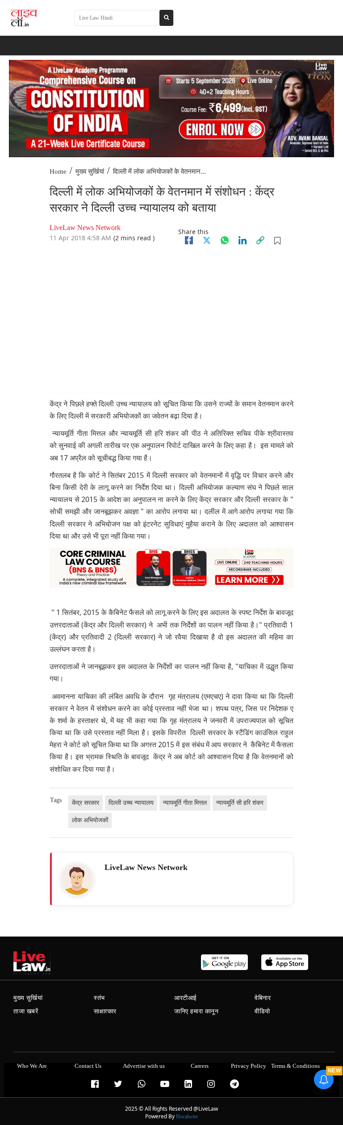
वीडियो (262, 1011)
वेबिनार (263, 998)
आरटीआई (185, 998)
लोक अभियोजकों (90, 820)
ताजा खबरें (25, 1011)
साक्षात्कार (105, 1011)
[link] (260, 240)
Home (58, 171)
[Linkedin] (242, 240)
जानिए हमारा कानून (196, 1011)
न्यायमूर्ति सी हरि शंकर (240, 802)
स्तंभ (99, 998)
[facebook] (189, 240)
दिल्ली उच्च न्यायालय (131, 802)
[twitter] (207, 240)
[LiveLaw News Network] (76, 879)
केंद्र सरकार (85, 802)
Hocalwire (187, 1116)
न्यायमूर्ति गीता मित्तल (185, 802)
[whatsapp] (225, 240)
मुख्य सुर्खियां (89, 171)
